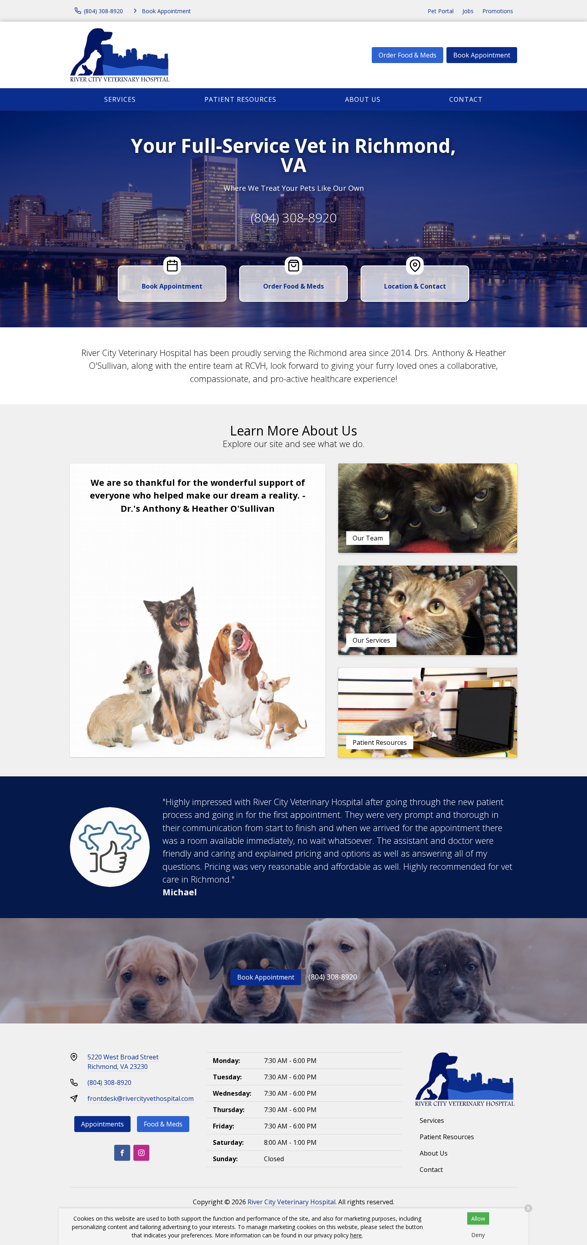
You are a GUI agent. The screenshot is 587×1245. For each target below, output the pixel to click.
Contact (466, 99)
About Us (363, 99)
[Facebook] (122, 1153)
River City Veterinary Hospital (291, 1201)
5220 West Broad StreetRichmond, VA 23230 (123, 1062)
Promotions (497, 11)
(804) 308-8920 (294, 217)
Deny (478, 1235)
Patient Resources (240, 99)
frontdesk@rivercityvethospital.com (140, 1098)
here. (356, 1235)
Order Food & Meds (407, 55)
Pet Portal (441, 11)
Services (120, 99)
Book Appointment (481, 55)
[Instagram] (141, 1153)
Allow (478, 1218)
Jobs (468, 11)
